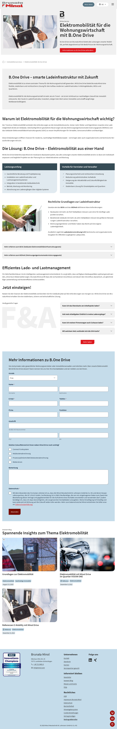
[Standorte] (112, 724)
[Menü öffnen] (113, 4)
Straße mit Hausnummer (17, 430)
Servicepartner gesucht (71, 668)
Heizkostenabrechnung (22, 453)
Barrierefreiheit (69, 706)
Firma (11, 410)
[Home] (12, 4)
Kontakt (66, 658)
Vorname (12, 393)
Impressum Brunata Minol (72, 699)
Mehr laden (87, 342)
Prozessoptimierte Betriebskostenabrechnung (30, 458)
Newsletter (67, 677)
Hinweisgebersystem (71, 709)
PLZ (10, 439)
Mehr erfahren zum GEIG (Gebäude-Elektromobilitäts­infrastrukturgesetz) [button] (32, 247)
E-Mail (12, 399)
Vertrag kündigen (69, 716)
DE (102, 4)
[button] (87, 305)
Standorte (67, 662)
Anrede (11, 373)
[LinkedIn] (90, 660)
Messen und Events (70, 684)
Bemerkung (13, 468)
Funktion (62, 410)
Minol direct (89, 4)
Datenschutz (68, 703)
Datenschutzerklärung (23, 504)
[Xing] (95, 660)
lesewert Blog (68, 681)
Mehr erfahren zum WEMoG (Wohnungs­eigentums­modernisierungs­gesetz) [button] (33, 255)
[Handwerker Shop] (112, 712)
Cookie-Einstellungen (71, 713)
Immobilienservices (14, 62)
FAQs (65, 687)
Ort (60, 439)
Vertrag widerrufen (70, 719)
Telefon (62, 399)
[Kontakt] (112, 718)
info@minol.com (39, 668)
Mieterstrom (17, 462)
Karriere (66, 665)
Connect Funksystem (21, 449)
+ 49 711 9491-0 (38, 664)
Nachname (62, 393)
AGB (65, 696)
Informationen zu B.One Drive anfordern (77, 50)
